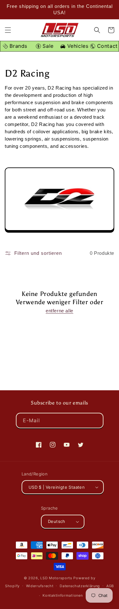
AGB (110, 586)
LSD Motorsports (56, 578)
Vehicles (76, 46)
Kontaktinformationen (63, 595)
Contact (106, 46)
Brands (17, 46)
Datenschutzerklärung (80, 586)
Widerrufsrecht (40, 586)
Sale (47, 46)
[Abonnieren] (96, 420)
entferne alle (59, 310)
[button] (8, 30)
